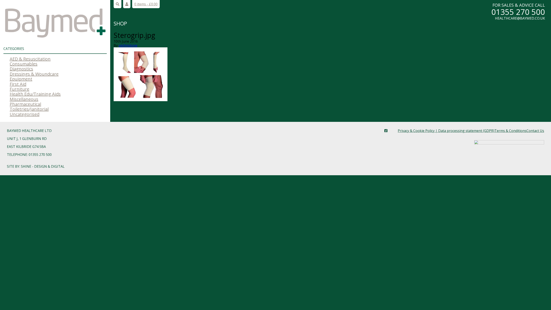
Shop (120, 23)
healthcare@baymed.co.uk (520, 18)
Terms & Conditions (510, 130)
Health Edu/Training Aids (35, 94)
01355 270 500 (518, 12)
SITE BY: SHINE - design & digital (36, 166)
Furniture (19, 89)
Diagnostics (21, 69)
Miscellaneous (24, 99)
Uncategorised (24, 114)
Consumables (23, 64)
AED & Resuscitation (30, 59)
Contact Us (535, 130)
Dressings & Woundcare (34, 74)
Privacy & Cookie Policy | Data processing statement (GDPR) (446, 130)
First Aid (18, 84)
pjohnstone (128, 45)
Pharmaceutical (25, 104)
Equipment (21, 79)
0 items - (146, 4)
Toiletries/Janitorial (29, 109)
